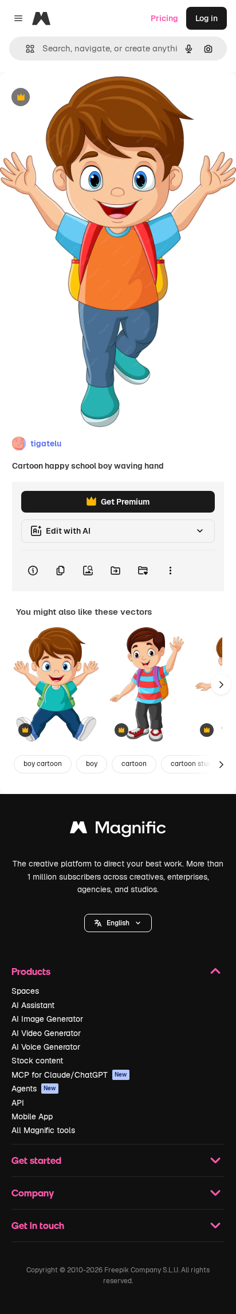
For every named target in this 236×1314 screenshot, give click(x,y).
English (118, 923)
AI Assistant (32, 1005)
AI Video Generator (46, 1033)
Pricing (164, 18)
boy (91, 763)
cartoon (134, 763)
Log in (206, 18)
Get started (36, 1160)
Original (73, 97)
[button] (118, 923)
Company (32, 1193)
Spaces (25, 991)
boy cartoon (42, 763)
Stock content (37, 1060)
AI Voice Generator (45, 1047)
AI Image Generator (47, 1019)
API (17, 1103)
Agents (33, 1088)
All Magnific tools (43, 1130)
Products (30, 971)
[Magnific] (118, 830)
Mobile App (32, 1116)
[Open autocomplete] (25, 49)
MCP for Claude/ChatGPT (69, 1075)
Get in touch (37, 1225)
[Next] (221, 684)
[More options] (170, 570)
